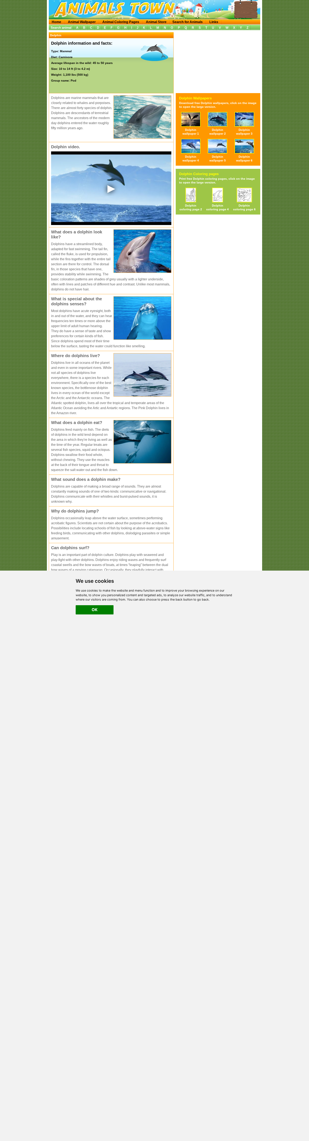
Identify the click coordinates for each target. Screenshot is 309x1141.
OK (95, 609)
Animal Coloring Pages (120, 22)
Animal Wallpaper (82, 22)
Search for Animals (187, 22)
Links (213, 22)
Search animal (61, 27)
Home (56, 22)
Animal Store (156, 22)
